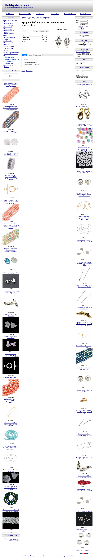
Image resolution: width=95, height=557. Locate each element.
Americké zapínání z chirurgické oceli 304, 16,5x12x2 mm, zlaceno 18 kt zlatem (11, 177)
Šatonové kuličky (9, 46)
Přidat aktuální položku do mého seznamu (83, 52)
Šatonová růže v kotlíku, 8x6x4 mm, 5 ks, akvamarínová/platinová (10, 250)
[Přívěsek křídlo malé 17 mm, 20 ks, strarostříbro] (84, 472)
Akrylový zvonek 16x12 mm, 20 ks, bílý (11, 315)
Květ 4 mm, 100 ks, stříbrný (84, 511)
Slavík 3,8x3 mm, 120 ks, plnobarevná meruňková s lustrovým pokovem (11, 202)
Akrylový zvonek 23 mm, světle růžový (11, 337)
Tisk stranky (29, 71)
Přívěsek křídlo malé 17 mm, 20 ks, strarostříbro (84, 458)
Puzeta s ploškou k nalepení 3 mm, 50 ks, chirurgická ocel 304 (84, 412)
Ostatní (6, 39)
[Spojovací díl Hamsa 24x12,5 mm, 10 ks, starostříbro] (62, 41)
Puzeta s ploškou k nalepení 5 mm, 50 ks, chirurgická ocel (84, 489)
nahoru (23, 71)
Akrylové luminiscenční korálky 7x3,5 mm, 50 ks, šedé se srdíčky (84, 149)
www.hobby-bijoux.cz (31, 556)
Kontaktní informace (70, 14)
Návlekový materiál (9, 37)
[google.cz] (83, 553)
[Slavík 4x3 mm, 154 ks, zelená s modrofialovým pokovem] (11, 506)
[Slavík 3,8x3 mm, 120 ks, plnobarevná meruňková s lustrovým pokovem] (11, 220)
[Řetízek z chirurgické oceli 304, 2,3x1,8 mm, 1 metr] (11, 172)
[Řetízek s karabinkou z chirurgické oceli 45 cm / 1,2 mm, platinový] (11, 466)
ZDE (84, 45)
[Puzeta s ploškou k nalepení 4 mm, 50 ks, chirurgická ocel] (84, 258)
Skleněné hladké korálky (11, 54)
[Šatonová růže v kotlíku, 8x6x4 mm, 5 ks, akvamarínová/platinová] (11, 268)
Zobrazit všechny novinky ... (10, 532)
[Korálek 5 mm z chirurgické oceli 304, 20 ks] (84, 386)
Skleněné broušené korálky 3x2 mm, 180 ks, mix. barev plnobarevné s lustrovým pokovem (10, 108)
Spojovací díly (8, 56)
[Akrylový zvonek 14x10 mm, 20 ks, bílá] (11, 483)
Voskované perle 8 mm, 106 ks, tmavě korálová (10, 378)
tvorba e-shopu (56, 556)
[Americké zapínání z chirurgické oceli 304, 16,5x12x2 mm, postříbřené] (11, 373)
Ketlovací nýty (8, 29)
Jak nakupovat (40, 14)
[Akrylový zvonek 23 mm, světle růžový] (11, 350)
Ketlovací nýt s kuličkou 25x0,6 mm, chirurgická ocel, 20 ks (84, 263)
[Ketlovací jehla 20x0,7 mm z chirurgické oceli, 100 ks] (84, 304)
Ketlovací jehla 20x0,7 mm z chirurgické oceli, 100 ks (84, 286)
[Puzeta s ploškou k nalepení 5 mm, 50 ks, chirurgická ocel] (84, 507)
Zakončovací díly (9, 65)
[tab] (24, 55)
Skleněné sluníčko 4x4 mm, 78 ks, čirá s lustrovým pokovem (11, 510)
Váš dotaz (30, 55)
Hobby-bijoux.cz (17, 5)
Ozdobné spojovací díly (12, 59)
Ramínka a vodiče (9, 43)
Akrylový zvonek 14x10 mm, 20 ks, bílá (11, 470)
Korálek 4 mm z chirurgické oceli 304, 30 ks (84, 171)
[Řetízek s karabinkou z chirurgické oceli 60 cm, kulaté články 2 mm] (84, 236)
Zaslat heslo (81, 29)
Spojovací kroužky (10, 61)
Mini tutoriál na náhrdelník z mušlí (14, 540)
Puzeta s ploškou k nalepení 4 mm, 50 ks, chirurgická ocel (84, 240)
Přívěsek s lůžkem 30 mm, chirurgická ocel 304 (11, 132)
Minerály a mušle (9, 33)
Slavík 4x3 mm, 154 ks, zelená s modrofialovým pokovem (10, 488)
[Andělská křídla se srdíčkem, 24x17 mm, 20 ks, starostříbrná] (11, 310)
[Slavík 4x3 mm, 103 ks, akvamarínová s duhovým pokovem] (11, 442)
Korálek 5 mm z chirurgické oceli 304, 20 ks (84, 368)
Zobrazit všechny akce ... (83, 550)
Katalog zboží (55, 14)
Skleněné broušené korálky (11, 52)
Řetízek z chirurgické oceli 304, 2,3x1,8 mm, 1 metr (11, 154)
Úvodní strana (10, 14)
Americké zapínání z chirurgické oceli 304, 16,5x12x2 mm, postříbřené (11, 355)
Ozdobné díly (8, 41)
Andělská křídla (8, 23)
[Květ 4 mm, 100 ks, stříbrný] (84, 526)
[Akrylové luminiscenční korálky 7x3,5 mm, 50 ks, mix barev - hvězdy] (84, 144)
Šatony (6, 50)
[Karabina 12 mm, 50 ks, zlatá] (84, 120)
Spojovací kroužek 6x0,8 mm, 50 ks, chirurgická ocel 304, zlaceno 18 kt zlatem (84, 195)
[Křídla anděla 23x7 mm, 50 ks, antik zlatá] (84, 319)
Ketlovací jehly (8, 27)
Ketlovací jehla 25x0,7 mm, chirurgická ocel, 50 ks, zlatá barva (11, 401)
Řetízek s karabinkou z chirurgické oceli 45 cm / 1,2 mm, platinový (10, 448)
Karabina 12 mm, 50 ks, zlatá (84, 106)
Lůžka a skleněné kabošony (9, 31)
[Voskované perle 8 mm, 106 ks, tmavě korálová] (11, 395)
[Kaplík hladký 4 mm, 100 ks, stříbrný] (84, 546)
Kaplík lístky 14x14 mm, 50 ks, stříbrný (10, 272)
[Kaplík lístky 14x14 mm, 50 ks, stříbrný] (11, 287)
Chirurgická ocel (8, 25)
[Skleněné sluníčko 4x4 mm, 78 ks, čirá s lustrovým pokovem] (11, 528)
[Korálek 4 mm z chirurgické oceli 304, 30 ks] (84, 189)
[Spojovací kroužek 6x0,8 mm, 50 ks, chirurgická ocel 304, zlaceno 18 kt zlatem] (84, 213)
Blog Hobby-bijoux (85, 14)
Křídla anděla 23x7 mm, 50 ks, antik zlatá (84, 308)
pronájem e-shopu (66, 556)
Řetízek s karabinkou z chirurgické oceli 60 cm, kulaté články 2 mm (84, 218)
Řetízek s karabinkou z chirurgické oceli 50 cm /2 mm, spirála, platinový (84, 435)
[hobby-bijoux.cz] (81, 553)
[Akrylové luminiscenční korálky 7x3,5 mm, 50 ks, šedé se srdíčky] (84, 167)
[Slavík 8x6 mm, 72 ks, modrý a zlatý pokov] (84, 364)
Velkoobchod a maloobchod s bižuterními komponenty (19, 7)
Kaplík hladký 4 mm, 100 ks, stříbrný (84, 530)
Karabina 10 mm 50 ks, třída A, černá (84, 85)
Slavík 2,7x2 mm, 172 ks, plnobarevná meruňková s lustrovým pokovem (11, 84)
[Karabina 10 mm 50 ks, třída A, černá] (84, 102)
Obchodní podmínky (25, 14)
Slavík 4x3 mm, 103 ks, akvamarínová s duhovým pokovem (11, 424)
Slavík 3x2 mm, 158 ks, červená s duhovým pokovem (84, 476)
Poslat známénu (38, 55)
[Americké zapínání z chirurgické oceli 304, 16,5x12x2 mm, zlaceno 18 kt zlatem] (11, 196)
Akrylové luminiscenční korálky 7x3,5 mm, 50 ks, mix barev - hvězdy (84, 126)
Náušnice (6, 35)
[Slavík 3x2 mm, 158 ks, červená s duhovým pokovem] (84, 485)
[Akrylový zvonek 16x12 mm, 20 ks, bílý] (11, 333)
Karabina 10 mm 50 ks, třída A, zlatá (84, 390)
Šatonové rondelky (9, 48)
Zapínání (6, 67)
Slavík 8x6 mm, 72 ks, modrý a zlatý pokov (84, 346)
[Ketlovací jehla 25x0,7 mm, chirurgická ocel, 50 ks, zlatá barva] (11, 419)
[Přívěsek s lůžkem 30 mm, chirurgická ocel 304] (11, 149)
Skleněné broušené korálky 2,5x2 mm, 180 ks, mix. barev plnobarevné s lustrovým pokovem (11, 226)
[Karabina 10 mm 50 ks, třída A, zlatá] (84, 407)
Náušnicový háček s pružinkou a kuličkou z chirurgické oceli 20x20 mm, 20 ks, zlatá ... (84, 324)
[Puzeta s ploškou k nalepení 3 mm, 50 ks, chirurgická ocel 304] (84, 430)
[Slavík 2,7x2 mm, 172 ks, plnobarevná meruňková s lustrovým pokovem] (11, 103)
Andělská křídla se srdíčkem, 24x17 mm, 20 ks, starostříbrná (11, 292)
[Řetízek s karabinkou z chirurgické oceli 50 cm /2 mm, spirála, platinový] (84, 453)
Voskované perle (8, 63)
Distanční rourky (9, 57)
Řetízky (6, 44)
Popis (24, 55)
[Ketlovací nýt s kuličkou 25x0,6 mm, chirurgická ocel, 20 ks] (84, 282)
